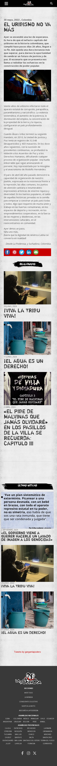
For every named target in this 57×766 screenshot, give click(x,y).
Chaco (31, 734)
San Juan (18, 740)
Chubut (8, 737)
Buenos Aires (8, 740)
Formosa (31, 743)
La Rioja (18, 743)
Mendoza (31, 731)
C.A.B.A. (8, 728)
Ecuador (50, 719)
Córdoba (8, 731)
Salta (31, 737)
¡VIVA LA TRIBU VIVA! (22, 313)
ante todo (28, 693)
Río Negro (31, 728)
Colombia (17, 719)
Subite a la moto (28, 706)
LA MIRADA (28, 697)
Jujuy (8, 743)
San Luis (18, 734)
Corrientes (47, 743)
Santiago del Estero (31, 740)
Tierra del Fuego (47, 740)
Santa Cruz (47, 737)
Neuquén (18, 731)
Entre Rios (18, 728)
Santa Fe (18, 737)
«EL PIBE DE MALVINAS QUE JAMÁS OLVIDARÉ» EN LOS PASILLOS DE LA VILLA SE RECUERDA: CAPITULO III (26, 427)
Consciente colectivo (28, 702)
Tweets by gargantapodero (27, 652)
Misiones (47, 734)
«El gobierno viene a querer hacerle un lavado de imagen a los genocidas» (26, 536)
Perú (34, 722)
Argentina (7, 722)
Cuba (7, 719)
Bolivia (26, 722)
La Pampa (47, 728)
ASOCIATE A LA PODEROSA (28, 710)
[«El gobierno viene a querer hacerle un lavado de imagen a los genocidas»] (27, 510)
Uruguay (17, 722)
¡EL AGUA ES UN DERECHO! (23, 363)
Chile (42, 719)
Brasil (42, 722)
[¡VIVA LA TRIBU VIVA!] (27, 288)
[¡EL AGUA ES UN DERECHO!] (27, 338)
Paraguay (35, 719)
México (26, 719)
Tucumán (8, 734)
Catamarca (47, 731)
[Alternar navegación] (6, 3)
